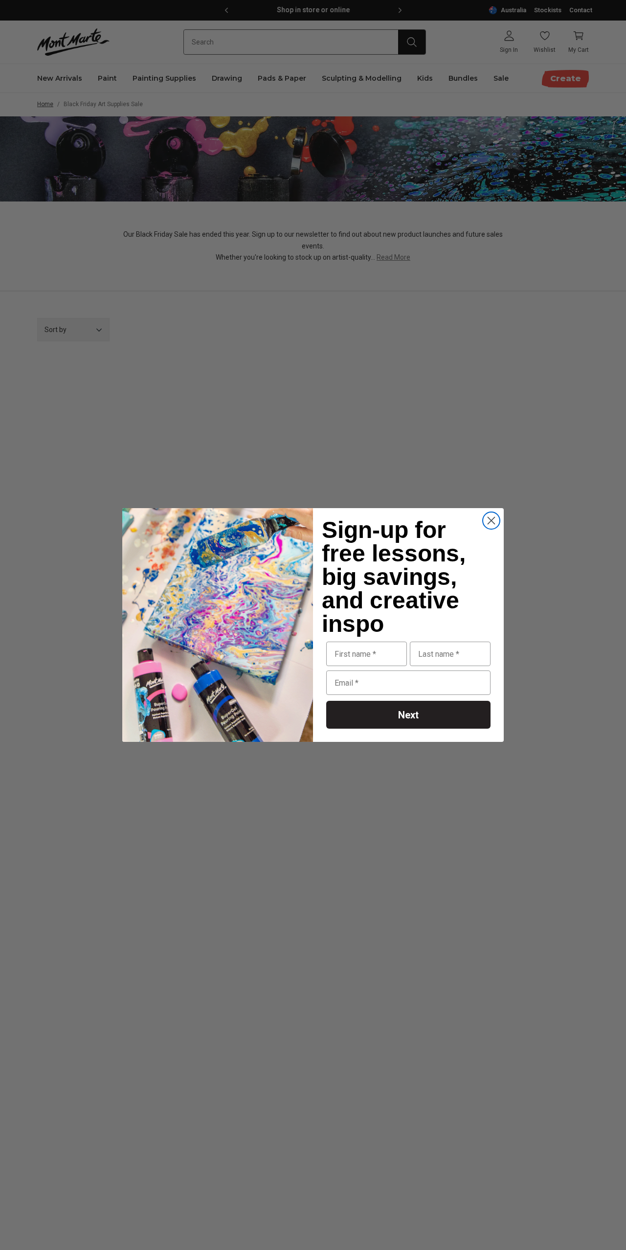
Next (408, 715)
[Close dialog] (491, 520)
